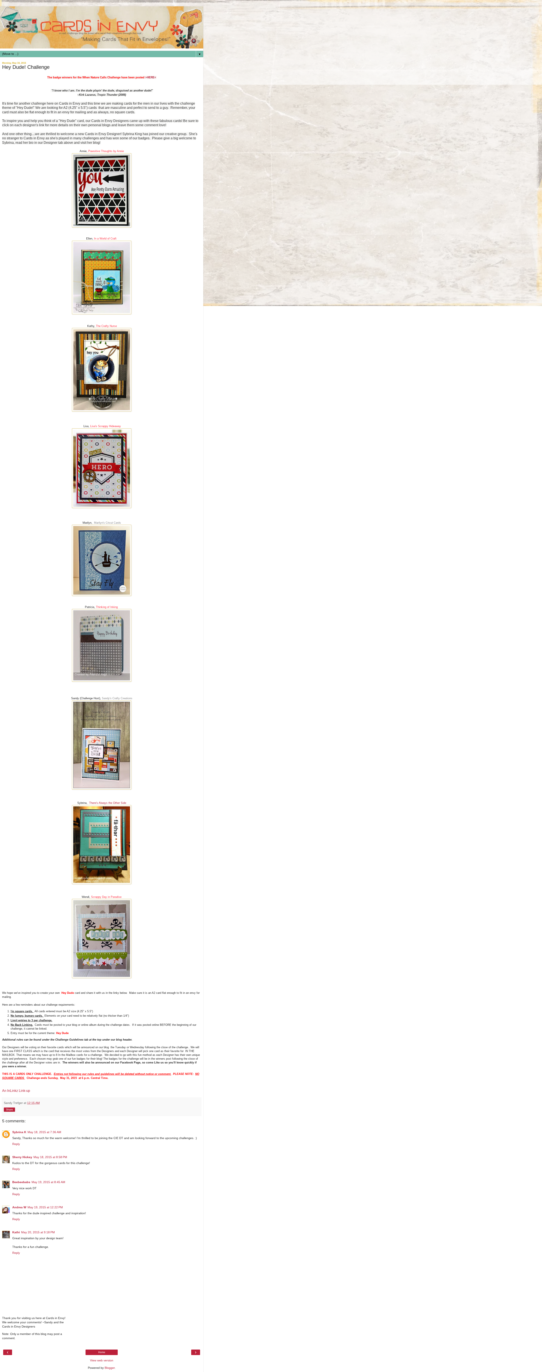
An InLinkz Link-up (16, 1090)
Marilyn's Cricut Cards (107, 522)
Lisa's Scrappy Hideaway (105, 426)
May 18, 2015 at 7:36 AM (44, 1132)
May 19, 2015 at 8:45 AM (48, 1182)
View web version (101, 1360)
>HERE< (150, 77)
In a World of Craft (105, 238)
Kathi (16, 1232)
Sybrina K (19, 1132)
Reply (16, 1144)
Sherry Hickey (22, 1157)
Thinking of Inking (107, 607)
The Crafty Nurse (106, 326)
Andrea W (19, 1207)
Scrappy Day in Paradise (106, 897)
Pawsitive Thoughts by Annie (106, 151)
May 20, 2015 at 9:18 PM (38, 1232)
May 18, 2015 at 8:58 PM (50, 1157)
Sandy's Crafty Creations (117, 698)
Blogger (110, 1367)
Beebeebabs (21, 1182)
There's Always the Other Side (107, 802)
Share (9, 1109)
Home (101, 1352)
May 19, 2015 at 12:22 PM (45, 1207)
